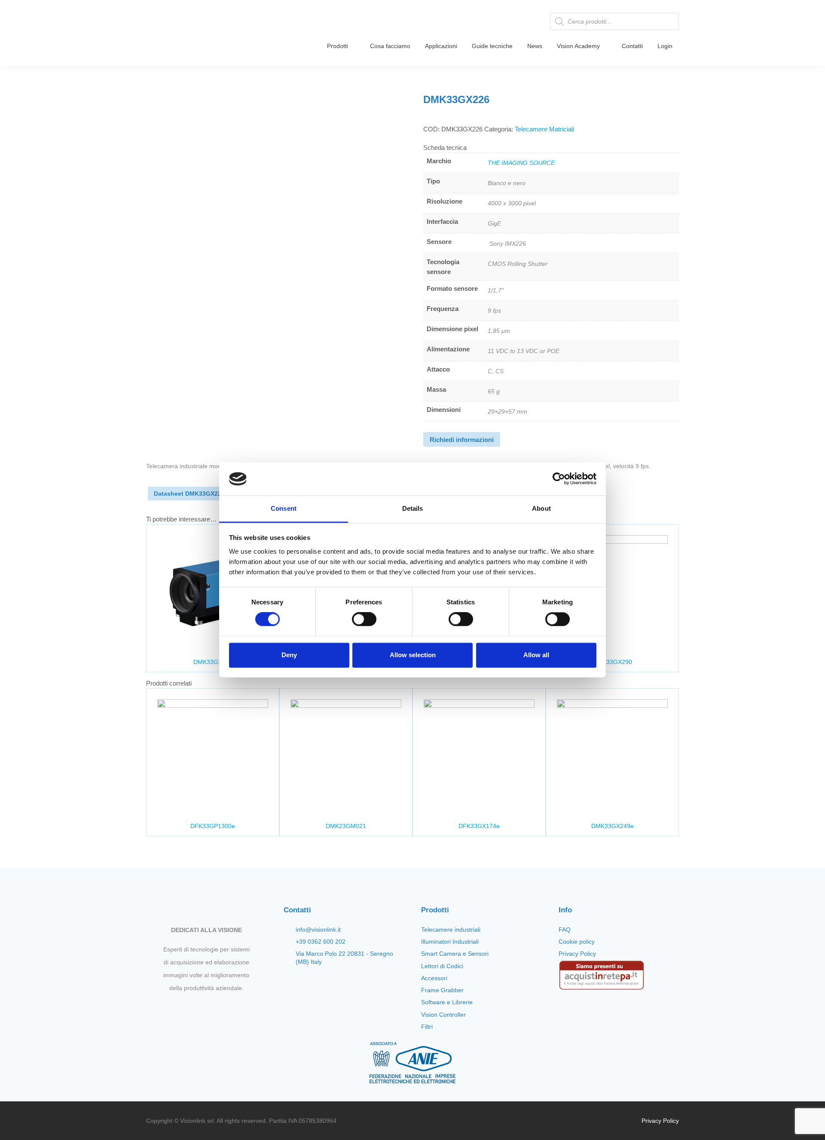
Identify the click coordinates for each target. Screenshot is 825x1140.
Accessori (434, 978)
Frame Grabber (442, 990)
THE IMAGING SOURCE (521, 162)
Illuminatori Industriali (450, 941)
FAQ (565, 929)
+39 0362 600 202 (320, 941)
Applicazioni (441, 46)
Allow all (536, 654)
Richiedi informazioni (462, 439)
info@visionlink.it (318, 929)
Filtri (427, 1026)
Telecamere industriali (450, 929)
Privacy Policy (577, 953)
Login (664, 46)
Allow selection (413, 654)
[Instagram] (199, 1008)
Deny (289, 654)
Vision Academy (578, 46)
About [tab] (541, 508)
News (534, 46)
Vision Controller (443, 1014)
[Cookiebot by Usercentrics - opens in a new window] (558, 478)
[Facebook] (184, 1008)
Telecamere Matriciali (544, 129)
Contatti (632, 46)
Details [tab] (412, 508)
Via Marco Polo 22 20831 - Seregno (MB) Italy (344, 957)
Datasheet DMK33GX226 (189, 493)
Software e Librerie (447, 1002)
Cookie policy (577, 941)
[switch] (364, 619)
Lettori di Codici (442, 966)
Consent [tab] (283, 508)
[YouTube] (213, 1008)
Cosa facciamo (390, 46)
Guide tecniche (492, 46)
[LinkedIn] (228, 1008)
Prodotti (337, 46)
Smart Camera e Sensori (455, 953)
